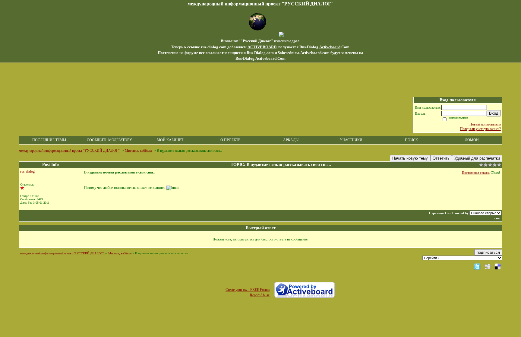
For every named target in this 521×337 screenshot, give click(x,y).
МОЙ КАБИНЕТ (170, 140)
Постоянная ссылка (476, 172)
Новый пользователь (485, 124)
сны (497, 218)
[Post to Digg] (487, 266)
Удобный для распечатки (477, 158)
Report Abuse (260, 295)
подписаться (488, 252)
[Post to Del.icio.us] (497, 266)
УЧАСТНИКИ (351, 140)
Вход (493, 113)
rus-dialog (27, 171)
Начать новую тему (410, 158)
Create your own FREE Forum (248, 290)
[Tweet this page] (477, 266)
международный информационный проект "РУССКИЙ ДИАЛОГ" (70, 150)
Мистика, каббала (138, 150)
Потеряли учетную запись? (480, 129)
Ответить (441, 158)
